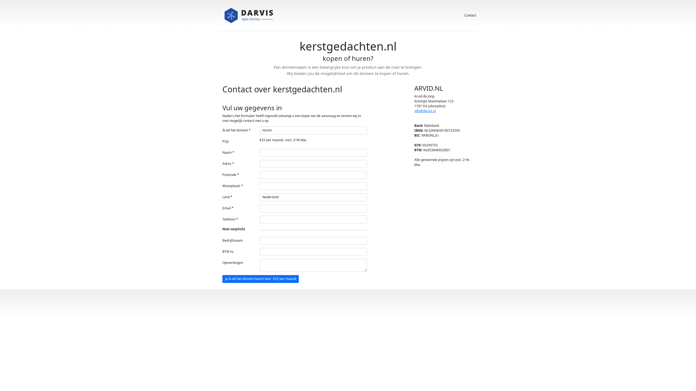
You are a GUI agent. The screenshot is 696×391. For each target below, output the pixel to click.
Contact (470, 15)
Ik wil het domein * (236, 130)
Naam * (228, 152)
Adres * (228, 163)
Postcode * (230, 174)
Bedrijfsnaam (232, 240)
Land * (227, 197)
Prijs (225, 141)
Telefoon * (230, 219)
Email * (228, 208)
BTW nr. (228, 251)
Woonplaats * (232, 186)
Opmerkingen (232, 262)
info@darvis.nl (425, 111)
